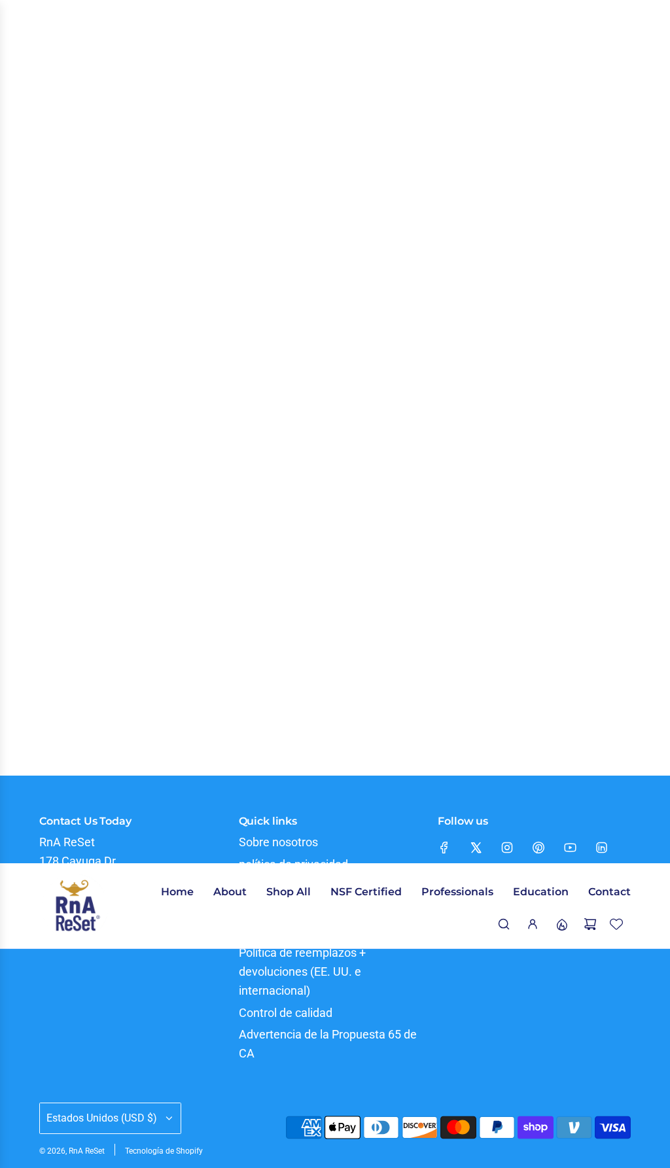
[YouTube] (569, 847)
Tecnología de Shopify (164, 1151)
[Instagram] (507, 847)
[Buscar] (503, 924)
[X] (475, 847)
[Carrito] (590, 924)
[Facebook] (444, 847)
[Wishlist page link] (616, 924)
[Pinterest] (538, 847)
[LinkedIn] (601, 847)
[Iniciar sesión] (532, 924)
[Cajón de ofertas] (561, 924)
